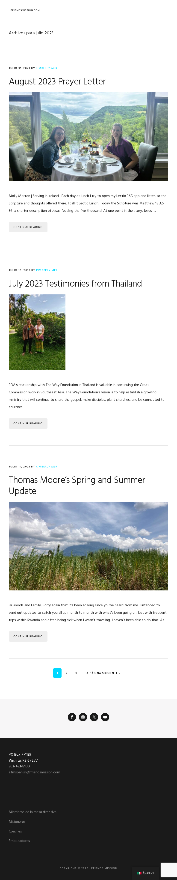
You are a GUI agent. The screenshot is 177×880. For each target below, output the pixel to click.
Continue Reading (28, 227)
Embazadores (19, 841)
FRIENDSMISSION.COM (25, 10)
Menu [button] (162, 10)
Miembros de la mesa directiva (32, 812)
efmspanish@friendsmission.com (34, 772)
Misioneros (17, 822)
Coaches (15, 832)
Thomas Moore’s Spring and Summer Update (77, 486)
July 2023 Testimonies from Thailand (75, 284)
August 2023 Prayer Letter (57, 82)
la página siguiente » (102, 673)
